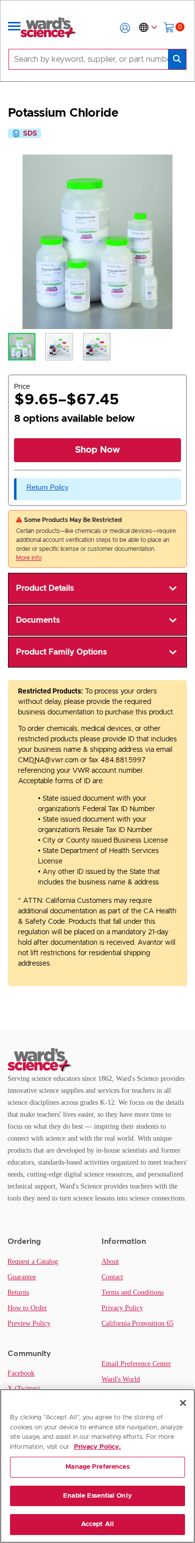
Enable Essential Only (97, 1496)
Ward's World (121, 1379)
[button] (125, 28)
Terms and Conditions (133, 1292)
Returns (18, 1292)
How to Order (27, 1308)
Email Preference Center (136, 1364)
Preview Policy (29, 1323)
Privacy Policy (122, 1308)
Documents (38, 620)
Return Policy (47, 487)
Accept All (97, 1524)
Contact (112, 1277)
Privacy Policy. (97, 1447)
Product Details (45, 588)
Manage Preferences (97, 1467)
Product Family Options (61, 652)
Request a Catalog (33, 1261)
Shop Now (97, 450)
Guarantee (22, 1277)
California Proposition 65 (138, 1323)
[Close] (183, 1403)
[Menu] (14, 28)
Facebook (21, 1373)
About (110, 1261)
